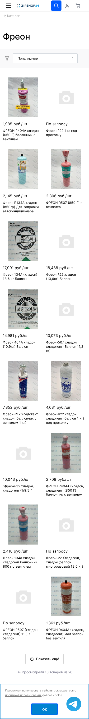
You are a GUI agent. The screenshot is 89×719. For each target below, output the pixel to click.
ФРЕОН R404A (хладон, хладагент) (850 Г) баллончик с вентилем (65, 490)
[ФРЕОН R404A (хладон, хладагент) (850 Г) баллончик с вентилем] (66, 453)
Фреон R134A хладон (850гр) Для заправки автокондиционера (21, 207)
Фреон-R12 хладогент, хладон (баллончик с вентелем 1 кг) (20, 418)
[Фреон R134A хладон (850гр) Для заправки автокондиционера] (23, 169)
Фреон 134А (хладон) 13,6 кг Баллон (20, 276)
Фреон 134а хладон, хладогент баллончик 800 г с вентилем (20, 562)
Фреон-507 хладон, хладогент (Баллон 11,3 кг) (64, 346)
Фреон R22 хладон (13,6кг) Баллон (61, 276)
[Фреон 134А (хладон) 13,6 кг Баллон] (23, 241)
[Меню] (8, 5)
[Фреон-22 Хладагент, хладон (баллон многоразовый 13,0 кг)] (66, 525)
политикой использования (23, 695)
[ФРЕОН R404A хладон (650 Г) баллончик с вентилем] (23, 97)
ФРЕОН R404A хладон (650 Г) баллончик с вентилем (21, 135)
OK (44, 709)
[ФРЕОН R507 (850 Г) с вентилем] (66, 169)
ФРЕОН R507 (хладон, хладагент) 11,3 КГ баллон (20, 634)
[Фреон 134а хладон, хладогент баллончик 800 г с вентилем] (23, 525)
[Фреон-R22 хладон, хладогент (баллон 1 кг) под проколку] (66, 381)
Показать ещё (47, 659)
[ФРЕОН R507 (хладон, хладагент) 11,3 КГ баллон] (23, 597)
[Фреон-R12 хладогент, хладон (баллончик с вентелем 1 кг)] (23, 381)
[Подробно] (82, 58)
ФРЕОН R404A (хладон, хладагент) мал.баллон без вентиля (65, 634)
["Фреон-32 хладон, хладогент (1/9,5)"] (23, 453)
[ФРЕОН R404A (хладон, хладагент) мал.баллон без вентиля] (66, 597)
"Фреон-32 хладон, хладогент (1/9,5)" (18, 488)
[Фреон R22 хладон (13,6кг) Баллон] (66, 241)
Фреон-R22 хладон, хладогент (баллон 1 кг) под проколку (65, 418)
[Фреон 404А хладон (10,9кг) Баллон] (23, 309)
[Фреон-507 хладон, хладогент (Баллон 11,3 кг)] (66, 309)
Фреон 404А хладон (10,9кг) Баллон (19, 344)
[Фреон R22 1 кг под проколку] (66, 97)
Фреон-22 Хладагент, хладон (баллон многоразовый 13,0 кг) (64, 562)
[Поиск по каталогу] (56, 5)
